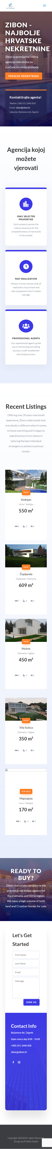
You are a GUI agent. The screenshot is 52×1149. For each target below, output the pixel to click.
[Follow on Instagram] (19, 1062)
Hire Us (31, 1002)
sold (26, 492)
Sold (26, 720)
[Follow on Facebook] (13, 1062)
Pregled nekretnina (23, 76)
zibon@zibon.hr (23, 107)
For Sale (26, 791)
